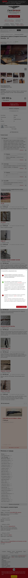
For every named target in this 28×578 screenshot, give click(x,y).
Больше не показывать (21, 306)
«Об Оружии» (19, 282)
